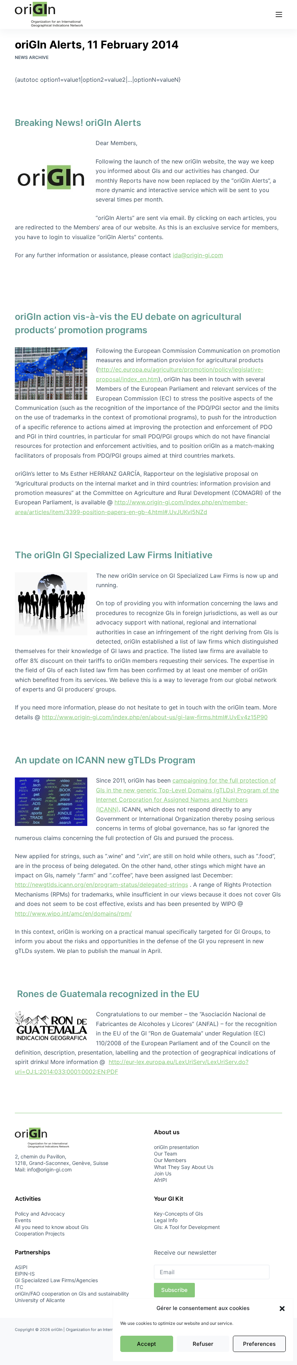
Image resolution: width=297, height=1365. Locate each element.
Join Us (162, 1173)
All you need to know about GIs (51, 1227)
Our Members (170, 1160)
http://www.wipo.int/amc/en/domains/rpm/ (73, 913)
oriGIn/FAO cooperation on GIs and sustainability (72, 1293)
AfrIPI (160, 1180)
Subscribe (174, 1289)
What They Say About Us (183, 1167)
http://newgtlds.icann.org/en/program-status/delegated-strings (101, 884)
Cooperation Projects (39, 1233)
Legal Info (165, 1220)
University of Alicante (40, 1300)
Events (23, 1220)
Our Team (165, 1153)
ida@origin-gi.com (198, 255)
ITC (19, 1287)
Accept (146, 1343)
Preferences (259, 1343)
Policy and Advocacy (40, 1214)
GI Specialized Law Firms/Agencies (56, 1280)
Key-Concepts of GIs (178, 1214)
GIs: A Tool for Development (187, 1227)
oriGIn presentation (176, 1147)
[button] (282, 1308)
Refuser (203, 1343)
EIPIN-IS (25, 1274)
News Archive (32, 57)
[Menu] (279, 14)
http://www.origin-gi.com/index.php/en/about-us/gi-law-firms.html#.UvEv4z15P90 (155, 717)
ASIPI (21, 1267)
